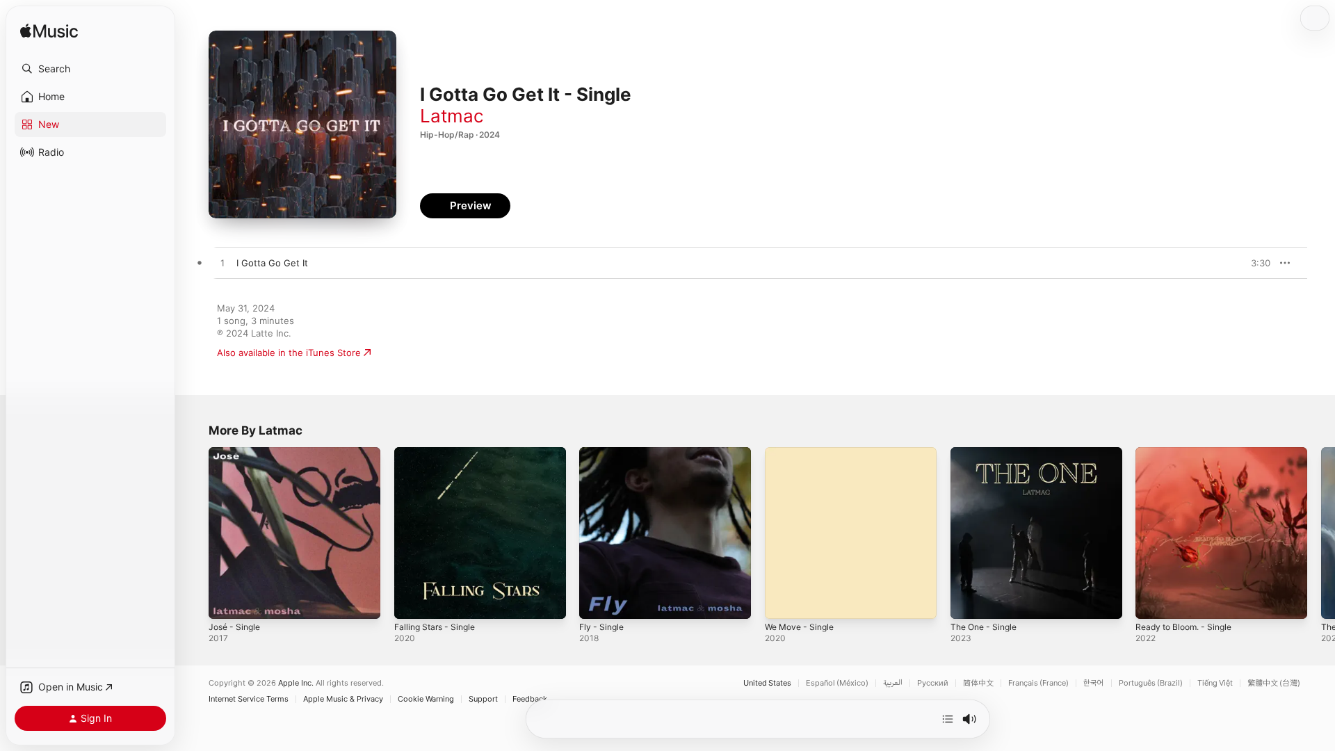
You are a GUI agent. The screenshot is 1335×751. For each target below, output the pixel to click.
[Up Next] (947, 719)
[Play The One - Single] (967, 601)
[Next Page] (1321, 533)
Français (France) (1038, 683)
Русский (932, 683)
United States (767, 683)
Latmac (452, 116)
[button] (90, 69)
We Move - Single (803, 452)
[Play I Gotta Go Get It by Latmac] (222, 263)
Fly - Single (603, 452)
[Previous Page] (194, 533)
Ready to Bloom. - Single (1188, 452)
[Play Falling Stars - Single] (411, 601)
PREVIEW (1255, 263)
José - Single (237, 452)
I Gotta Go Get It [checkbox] (272, 262)
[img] (49, 32)
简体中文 (978, 683)
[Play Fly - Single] (596, 601)
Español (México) (837, 683)
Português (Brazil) (1151, 683)
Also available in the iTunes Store (289, 352)
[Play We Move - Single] (782, 601)
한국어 (1093, 683)
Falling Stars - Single (438, 452)
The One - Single (987, 452)
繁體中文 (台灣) (1273, 683)
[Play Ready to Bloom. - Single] (1152, 601)
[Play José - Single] (226, 601)
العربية (893, 683)
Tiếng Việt (1215, 683)
